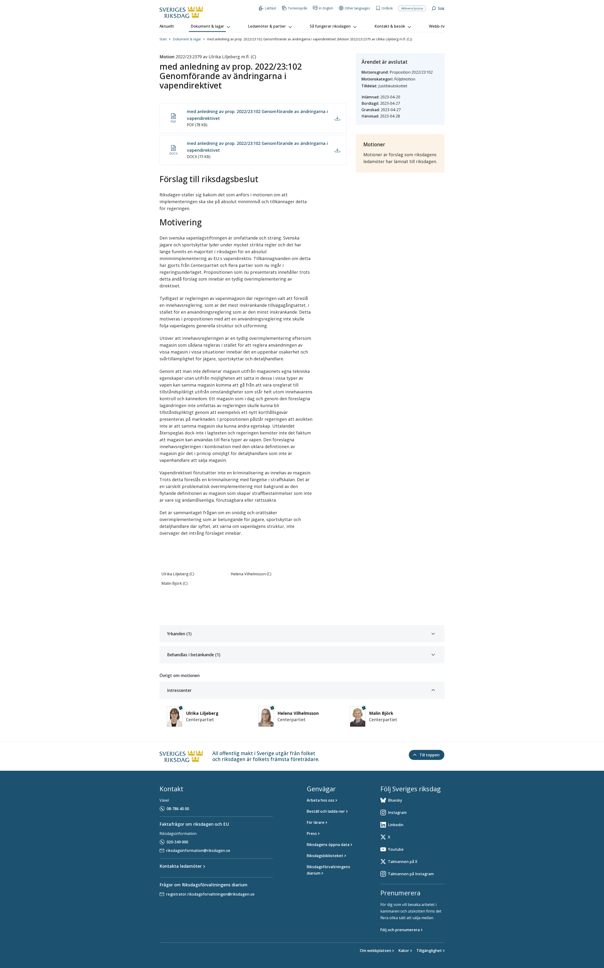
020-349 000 (177, 842)
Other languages (357, 8)
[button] (211, 26)
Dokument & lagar (187, 39)
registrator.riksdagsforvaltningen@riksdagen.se (210, 894)
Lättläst (270, 8)
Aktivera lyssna (412, 8)
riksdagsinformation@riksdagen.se (198, 850)
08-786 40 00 (178, 808)
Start (163, 39)
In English (326, 8)
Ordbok (387, 8)
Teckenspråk (297, 8)
